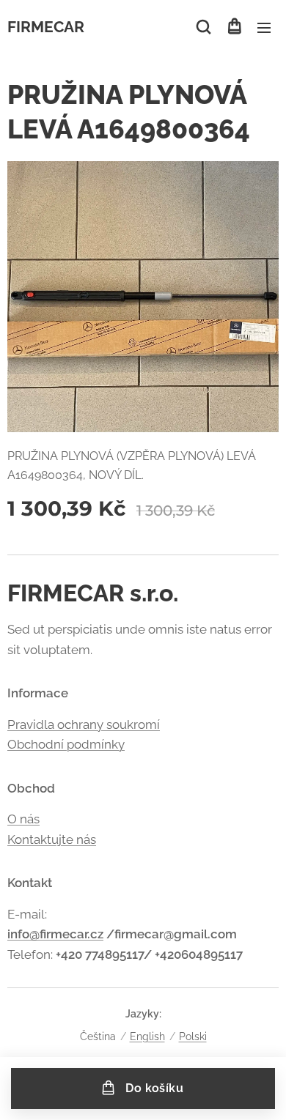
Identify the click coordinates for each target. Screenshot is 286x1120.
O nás (23, 819)
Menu (264, 27)
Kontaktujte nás (51, 839)
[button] (203, 27)
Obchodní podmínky (66, 744)
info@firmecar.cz (55, 934)
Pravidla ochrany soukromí (83, 724)
